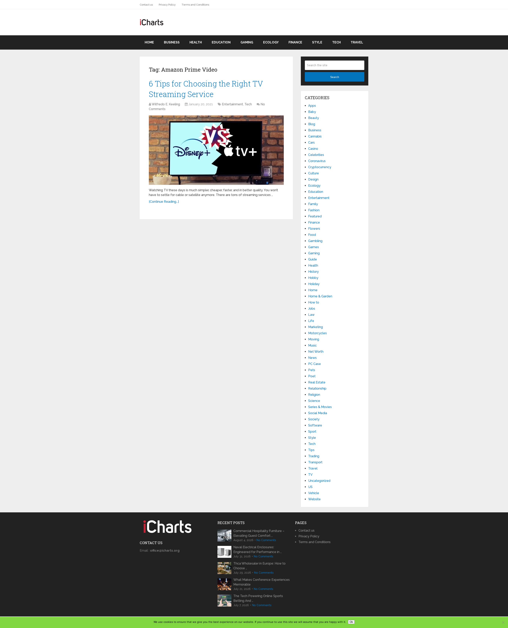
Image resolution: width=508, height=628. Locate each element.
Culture (313, 173)
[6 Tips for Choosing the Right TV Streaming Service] (216, 150)
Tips (311, 450)
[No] (503, 622)
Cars (311, 142)
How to (313, 302)
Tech (336, 42)
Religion (314, 395)
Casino (313, 149)
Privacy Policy (167, 4)
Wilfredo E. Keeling (166, 104)
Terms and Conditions (195, 4)
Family (313, 204)
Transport (315, 462)
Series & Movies (320, 407)
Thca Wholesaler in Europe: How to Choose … (259, 566)
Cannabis (315, 136)
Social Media (317, 413)
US (310, 487)
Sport (312, 431)
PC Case (314, 364)
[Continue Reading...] (164, 202)
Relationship (317, 388)
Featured (315, 216)
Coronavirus (317, 161)
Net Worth (315, 351)
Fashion (313, 210)
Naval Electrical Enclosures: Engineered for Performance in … (257, 549)
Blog (311, 124)
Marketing (315, 327)
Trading (313, 456)
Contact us (146, 4)
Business (172, 42)
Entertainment (232, 104)
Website (314, 499)
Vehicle (313, 493)
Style (317, 42)
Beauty (313, 118)
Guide (312, 259)
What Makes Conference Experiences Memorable (261, 582)
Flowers (314, 228)
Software (315, 425)
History (313, 272)
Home (149, 42)
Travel (357, 42)
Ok (351, 621)
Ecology (271, 42)
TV (310, 474)
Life (311, 321)
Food (312, 235)
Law (311, 315)
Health (196, 42)
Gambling (315, 241)
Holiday (313, 284)
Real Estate (316, 382)
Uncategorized (319, 481)
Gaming (247, 42)
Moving (313, 339)
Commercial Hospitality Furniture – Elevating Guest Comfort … (258, 533)
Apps (312, 106)
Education (221, 42)
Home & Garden (320, 296)
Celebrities (316, 155)
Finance (295, 42)
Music (312, 345)
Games (313, 247)
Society (313, 419)
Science (314, 401)
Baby (312, 112)
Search (334, 77)
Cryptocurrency (319, 167)
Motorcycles (317, 333)
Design (313, 179)
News (312, 358)
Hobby (313, 278)
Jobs (311, 308)
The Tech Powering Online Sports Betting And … (258, 598)
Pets (311, 370)
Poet (312, 376)
